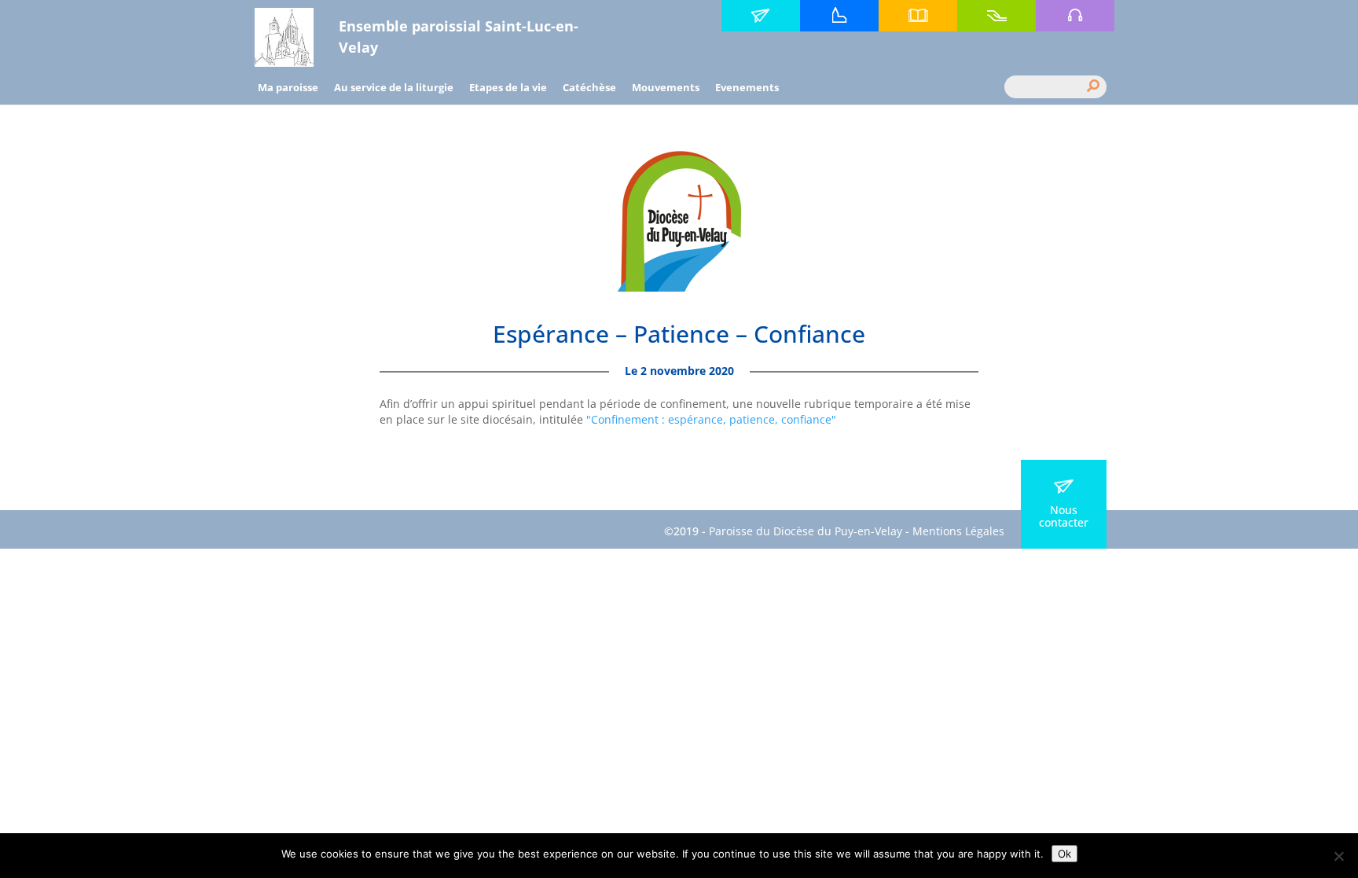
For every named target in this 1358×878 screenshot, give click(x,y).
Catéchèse (589, 87)
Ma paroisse (288, 87)
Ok (1064, 853)
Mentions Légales (958, 530)
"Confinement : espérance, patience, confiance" (711, 419)
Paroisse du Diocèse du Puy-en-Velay (805, 530)
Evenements (747, 87)
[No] (1338, 856)
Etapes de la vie (508, 87)
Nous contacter (1063, 516)
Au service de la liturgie (393, 87)
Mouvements (665, 87)
